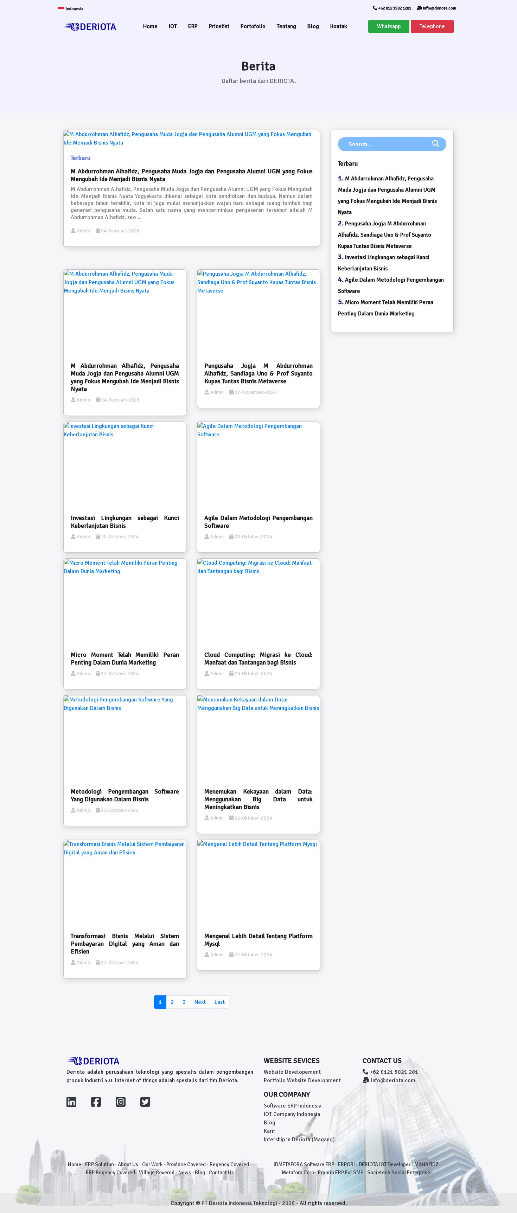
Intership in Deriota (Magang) (299, 1139)
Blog (313, 26)
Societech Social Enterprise (398, 1172)
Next (200, 1002)
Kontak (338, 26)
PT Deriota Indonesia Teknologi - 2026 (249, 1203)
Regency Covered (229, 1164)
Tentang (286, 26)
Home (150, 26)
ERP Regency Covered (110, 1172)
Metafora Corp (298, 1172)
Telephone (432, 26)
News (184, 1172)
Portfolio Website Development (302, 1080)
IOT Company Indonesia (292, 1114)
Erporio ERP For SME (340, 1172)
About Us (128, 1164)
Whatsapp (389, 26)
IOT (173, 26)
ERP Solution (99, 1164)
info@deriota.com (439, 8)
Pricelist (219, 26)
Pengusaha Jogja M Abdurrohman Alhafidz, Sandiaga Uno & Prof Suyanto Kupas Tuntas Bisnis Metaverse (384, 235)
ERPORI (346, 1164)
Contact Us (221, 1172)
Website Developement (292, 1072)
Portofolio (253, 26)
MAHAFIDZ (426, 1164)
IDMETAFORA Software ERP (304, 1164)
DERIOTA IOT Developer (384, 1164)
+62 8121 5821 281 (393, 1072)
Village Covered (156, 1172)
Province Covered (186, 1164)
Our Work (152, 1164)
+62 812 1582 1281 (394, 8)
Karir (269, 1131)
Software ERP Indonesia (292, 1105)
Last (220, 1002)
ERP (193, 26)
